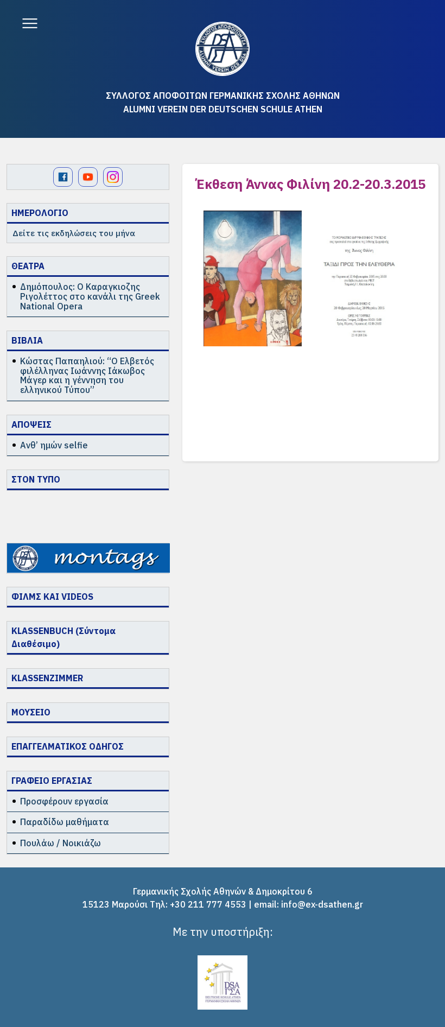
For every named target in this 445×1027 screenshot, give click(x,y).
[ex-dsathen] (222, 49)
